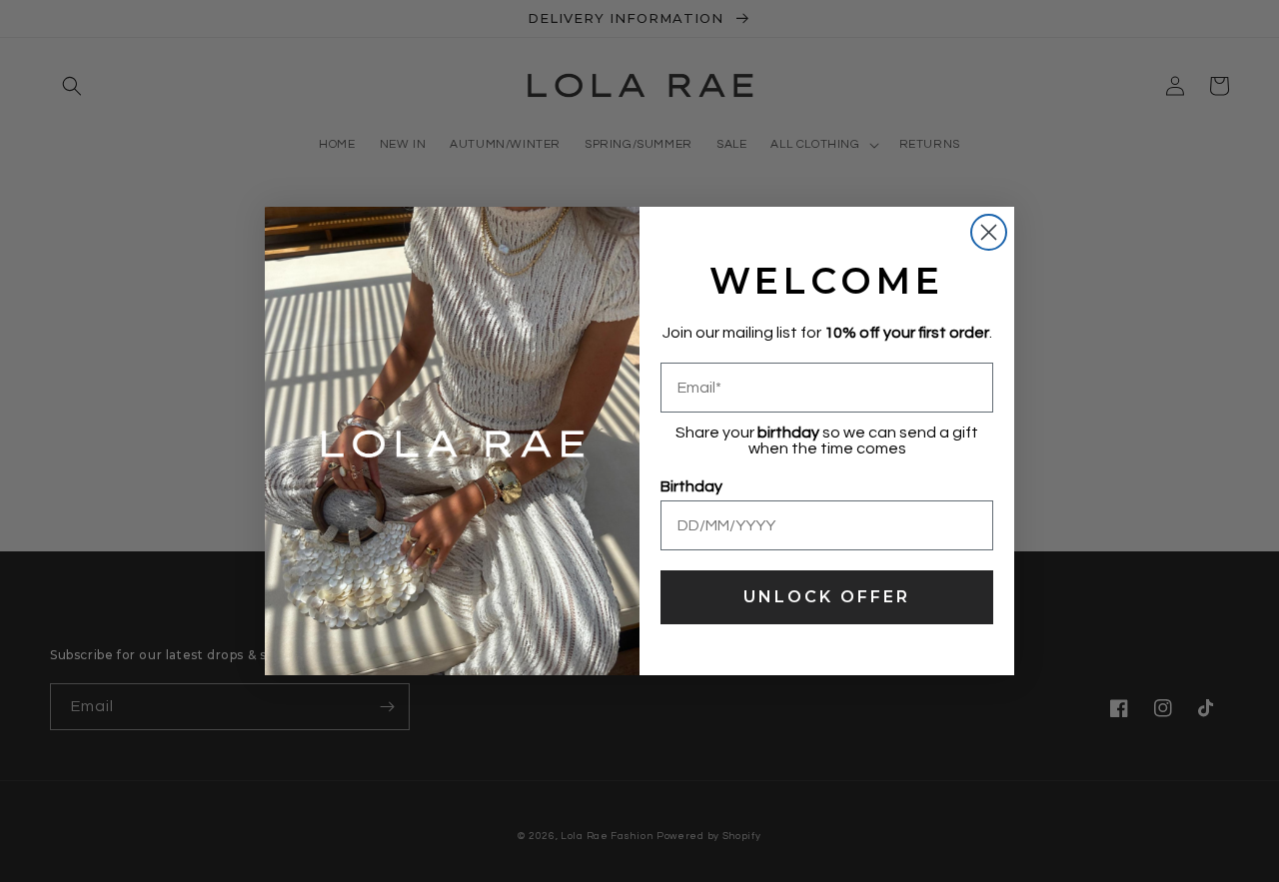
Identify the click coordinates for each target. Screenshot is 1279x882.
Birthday (691, 486)
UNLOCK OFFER (826, 596)
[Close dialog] (988, 232)
